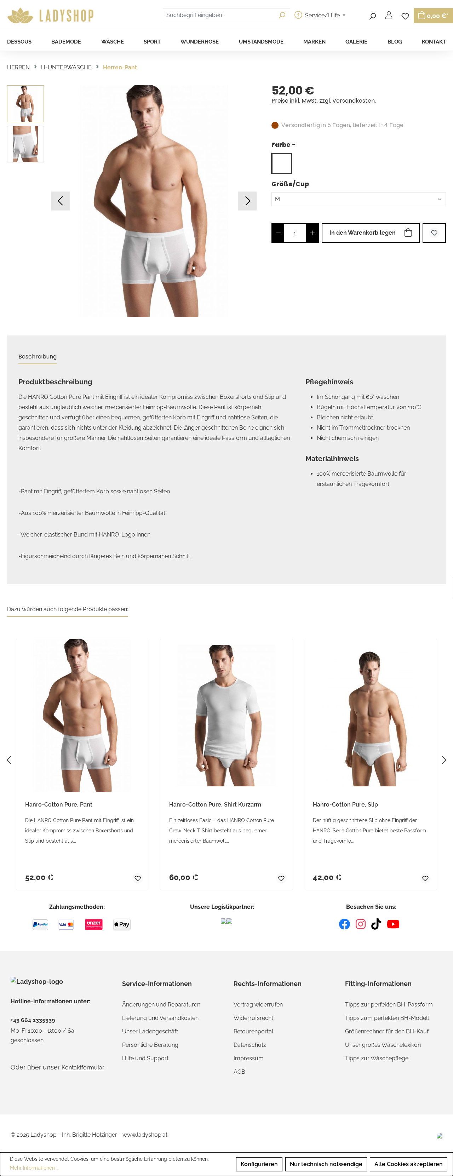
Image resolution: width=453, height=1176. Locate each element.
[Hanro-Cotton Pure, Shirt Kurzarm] (226, 715)
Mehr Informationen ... (34, 1168)
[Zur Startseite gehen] (51, 15)
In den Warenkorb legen (362, 232)
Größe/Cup (290, 183)
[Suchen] (372, 15)
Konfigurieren (259, 1164)
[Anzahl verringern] (278, 233)
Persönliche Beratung (150, 1045)
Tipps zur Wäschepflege (376, 1058)
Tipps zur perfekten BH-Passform (389, 1004)
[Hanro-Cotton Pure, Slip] (370, 715)
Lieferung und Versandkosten (160, 1018)
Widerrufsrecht (253, 1018)
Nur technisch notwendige (326, 1164)
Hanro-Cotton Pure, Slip (345, 804)
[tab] (37, 357)
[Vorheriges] (60, 201)
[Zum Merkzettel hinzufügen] (434, 233)
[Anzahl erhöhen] (312, 233)
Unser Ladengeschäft (150, 1031)
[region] (132, 201)
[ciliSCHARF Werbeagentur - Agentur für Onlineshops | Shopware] (439, 1135)
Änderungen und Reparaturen (161, 1004)
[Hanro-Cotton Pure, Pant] (154, 201)
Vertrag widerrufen (258, 1004)
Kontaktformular (83, 1067)
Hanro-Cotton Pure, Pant (58, 804)
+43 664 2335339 (33, 1020)
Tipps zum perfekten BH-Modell (387, 1018)
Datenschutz (250, 1045)
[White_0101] (281, 163)
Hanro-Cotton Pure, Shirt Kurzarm (215, 804)
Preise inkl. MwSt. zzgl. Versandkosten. (323, 100)
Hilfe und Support (145, 1058)
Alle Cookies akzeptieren (408, 1164)
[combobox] (218, 15)
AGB (239, 1071)
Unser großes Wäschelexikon (383, 1045)
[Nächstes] (247, 201)
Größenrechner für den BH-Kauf (387, 1031)
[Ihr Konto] (389, 15)
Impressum (249, 1058)
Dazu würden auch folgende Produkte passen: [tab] (67, 609)
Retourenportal (253, 1031)
